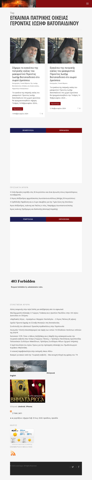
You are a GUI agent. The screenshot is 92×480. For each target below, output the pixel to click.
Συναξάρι (17, 413)
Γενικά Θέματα (25, 83)
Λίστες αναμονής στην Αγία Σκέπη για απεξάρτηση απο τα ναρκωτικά (36, 309)
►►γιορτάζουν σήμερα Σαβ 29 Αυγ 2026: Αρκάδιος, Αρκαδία (34, 418)
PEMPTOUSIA (28, 219)
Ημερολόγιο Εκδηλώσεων (20, 88)
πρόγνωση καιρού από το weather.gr (22, 444)
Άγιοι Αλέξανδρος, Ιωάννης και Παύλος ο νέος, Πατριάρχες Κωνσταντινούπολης (41, 205)
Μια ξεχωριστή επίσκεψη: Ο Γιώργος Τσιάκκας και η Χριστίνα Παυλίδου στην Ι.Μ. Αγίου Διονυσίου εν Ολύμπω (44, 314)
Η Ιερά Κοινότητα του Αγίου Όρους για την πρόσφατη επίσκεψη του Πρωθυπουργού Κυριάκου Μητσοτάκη (43, 346)
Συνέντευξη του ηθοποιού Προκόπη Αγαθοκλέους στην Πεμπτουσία (37, 326)
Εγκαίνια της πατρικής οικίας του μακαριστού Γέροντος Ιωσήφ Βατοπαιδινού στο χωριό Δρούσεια (63, 74)
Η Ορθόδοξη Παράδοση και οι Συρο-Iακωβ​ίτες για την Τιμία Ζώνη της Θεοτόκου (41, 202)
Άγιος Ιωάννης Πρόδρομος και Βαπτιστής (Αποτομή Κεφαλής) (34, 209)
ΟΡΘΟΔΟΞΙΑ (64, 130)
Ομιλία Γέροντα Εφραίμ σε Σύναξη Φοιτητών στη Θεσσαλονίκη (34, 323)
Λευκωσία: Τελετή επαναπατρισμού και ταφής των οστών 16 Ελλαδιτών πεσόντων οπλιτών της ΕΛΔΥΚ (45, 331)
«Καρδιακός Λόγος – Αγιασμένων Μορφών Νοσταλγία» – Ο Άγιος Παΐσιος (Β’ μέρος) (43, 319)
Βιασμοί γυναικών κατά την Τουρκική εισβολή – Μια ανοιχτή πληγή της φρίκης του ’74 (44, 355)
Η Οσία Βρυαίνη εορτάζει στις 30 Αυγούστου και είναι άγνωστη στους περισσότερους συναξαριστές (43, 193)
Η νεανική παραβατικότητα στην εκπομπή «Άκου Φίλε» (31, 351)
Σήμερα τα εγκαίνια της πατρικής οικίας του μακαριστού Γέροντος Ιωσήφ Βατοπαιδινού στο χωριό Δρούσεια (25, 74)
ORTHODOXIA (64, 219)
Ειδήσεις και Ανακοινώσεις (30, 86)
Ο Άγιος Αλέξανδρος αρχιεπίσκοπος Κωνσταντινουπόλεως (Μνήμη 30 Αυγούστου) (42, 198)
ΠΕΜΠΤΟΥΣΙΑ (28, 130)
